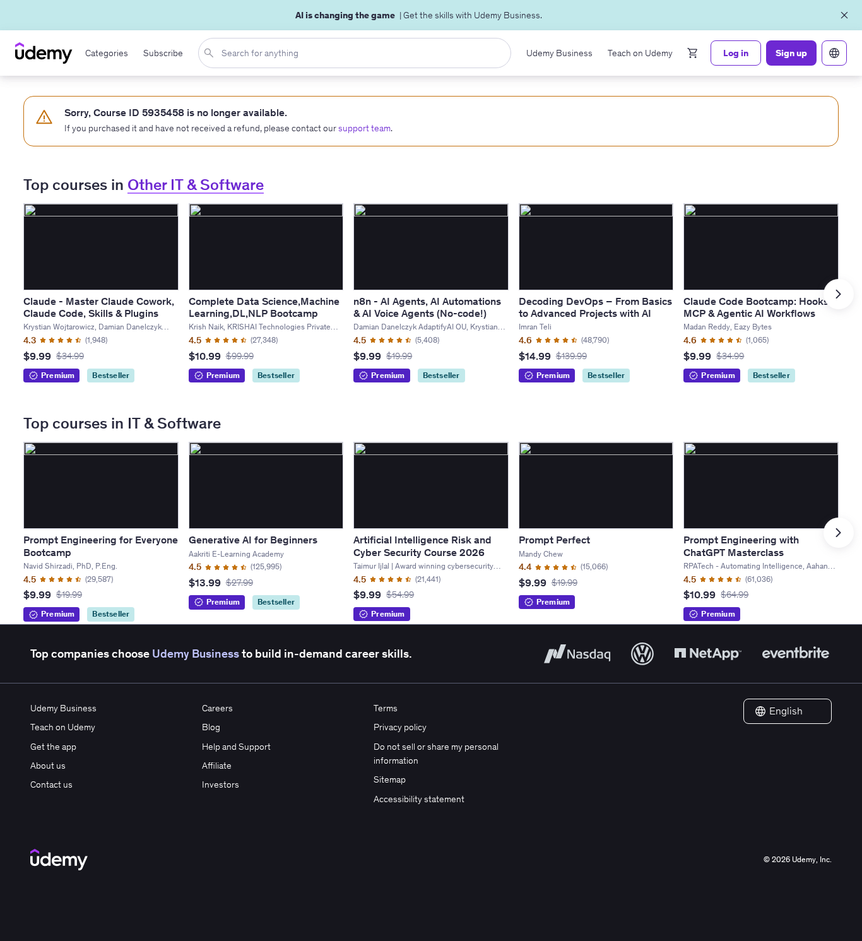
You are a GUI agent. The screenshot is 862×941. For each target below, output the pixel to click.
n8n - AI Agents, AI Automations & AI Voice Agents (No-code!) (427, 307)
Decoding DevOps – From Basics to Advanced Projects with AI (595, 307)
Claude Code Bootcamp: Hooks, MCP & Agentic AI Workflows (757, 307)
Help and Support (236, 746)
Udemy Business (195, 653)
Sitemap (390, 779)
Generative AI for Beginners (253, 539)
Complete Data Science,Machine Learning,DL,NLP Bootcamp (264, 307)
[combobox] (357, 53)
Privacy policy (400, 727)
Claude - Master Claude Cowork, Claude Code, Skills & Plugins (98, 307)
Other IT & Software (195, 184)
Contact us (51, 784)
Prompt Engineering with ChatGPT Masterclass (741, 545)
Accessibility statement (419, 799)
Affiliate (217, 765)
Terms (386, 708)
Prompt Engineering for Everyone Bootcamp (100, 545)
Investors (220, 784)
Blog (211, 727)
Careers (217, 708)
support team (364, 128)
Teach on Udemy (62, 727)
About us (48, 765)
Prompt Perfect (554, 539)
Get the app (53, 746)
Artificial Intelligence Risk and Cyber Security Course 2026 (422, 545)
